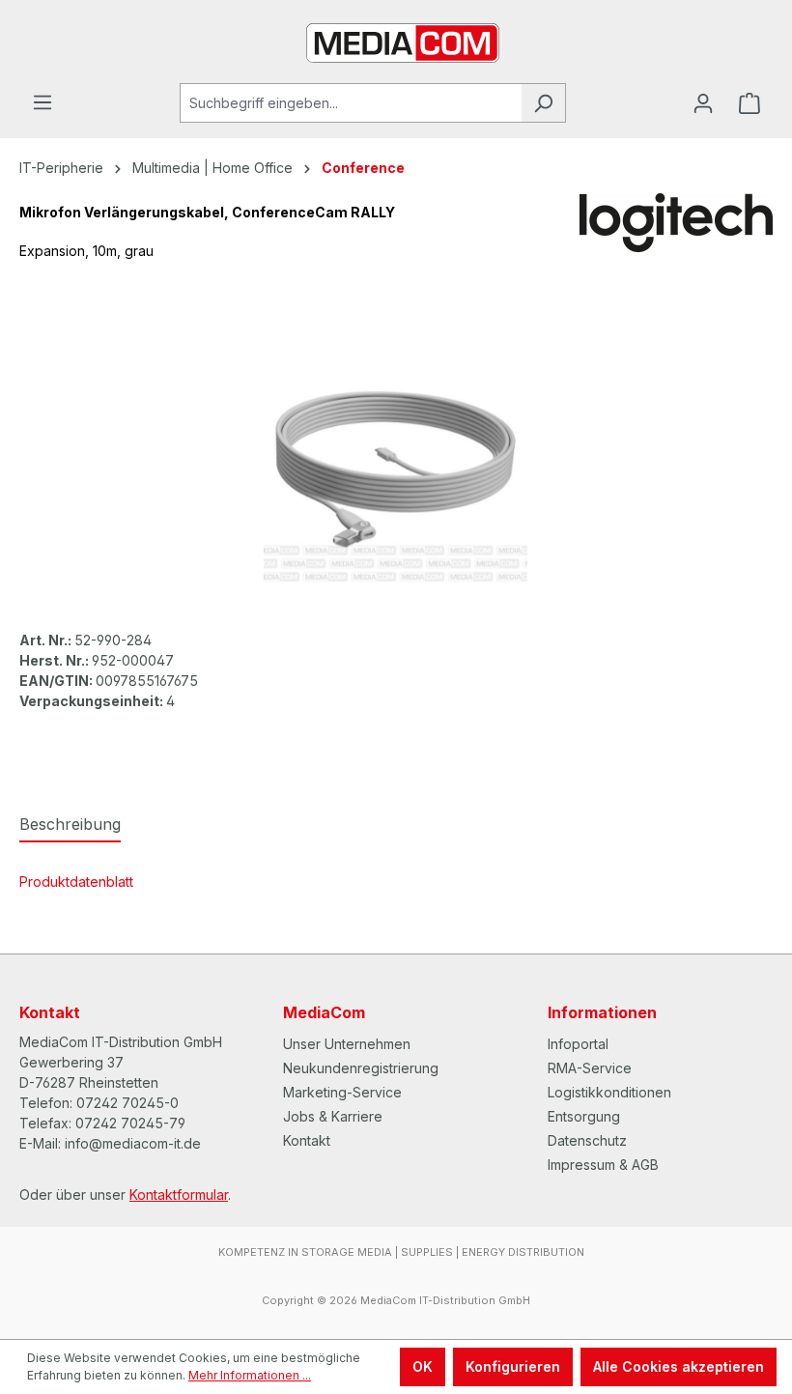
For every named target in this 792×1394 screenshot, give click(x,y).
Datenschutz (587, 1140)
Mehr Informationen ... (249, 1375)
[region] (396, 469)
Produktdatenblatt (76, 881)
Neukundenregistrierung (360, 1068)
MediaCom (324, 1012)
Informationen (602, 1012)
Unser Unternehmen (346, 1044)
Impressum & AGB (603, 1164)
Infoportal (578, 1044)
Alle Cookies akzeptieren (678, 1366)
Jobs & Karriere (332, 1116)
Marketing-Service (342, 1092)
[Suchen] (543, 103)
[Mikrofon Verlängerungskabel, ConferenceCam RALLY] (395, 469)
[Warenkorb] (749, 103)
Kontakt (306, 1140)
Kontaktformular (178, 1194)
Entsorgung (584, 1116)
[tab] (70, 825)
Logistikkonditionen (609, 1092)
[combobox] (351, 103)
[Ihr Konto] (703, 103)
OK (422, 1366)
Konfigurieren (513, 1366)
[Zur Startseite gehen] (396, 41)
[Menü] (42, 102)
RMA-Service (590, 1068)
